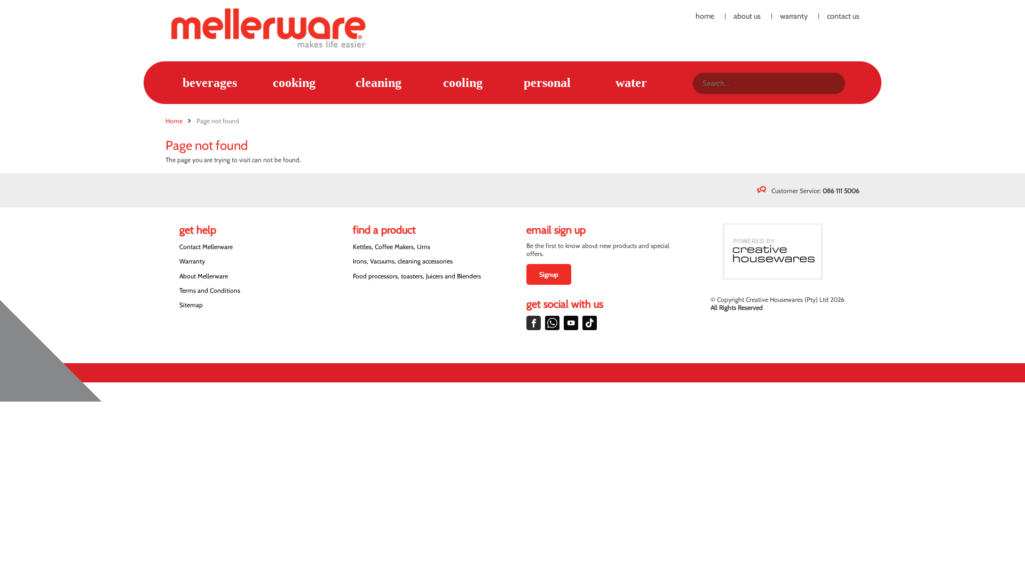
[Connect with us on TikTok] (589, 323)
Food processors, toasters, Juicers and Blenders (417, 276)
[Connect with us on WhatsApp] (552, 323)
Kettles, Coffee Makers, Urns (391, 247)
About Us (747, 16)
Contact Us (843, 16)
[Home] (274, 27)
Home (705, 16)
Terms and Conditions (209, 290)
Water (631, 83)
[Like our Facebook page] (533, 323)
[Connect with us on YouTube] (571, 323)
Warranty (794, 16)
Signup (548, 274)
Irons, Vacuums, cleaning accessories (403, 261)
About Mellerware (203, 276)
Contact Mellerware (206, 247)
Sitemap (191, 305)
